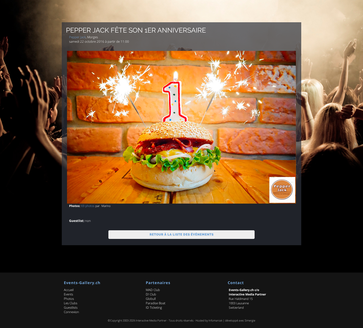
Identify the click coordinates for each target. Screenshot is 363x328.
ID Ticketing (154, 307)
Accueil (69, 290)
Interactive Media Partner (151, 320)
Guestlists (71, 307)
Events (68, 294)
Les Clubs (70, 303)
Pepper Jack (77, 37)
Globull (151, 298)
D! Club (151, 294)
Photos (69, 298)
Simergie (250, 320)
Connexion (71, 312)
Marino (105, 206)
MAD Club (153, 290)
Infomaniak (215, 320)
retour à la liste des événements (182, 234)
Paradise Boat (155, 303)
